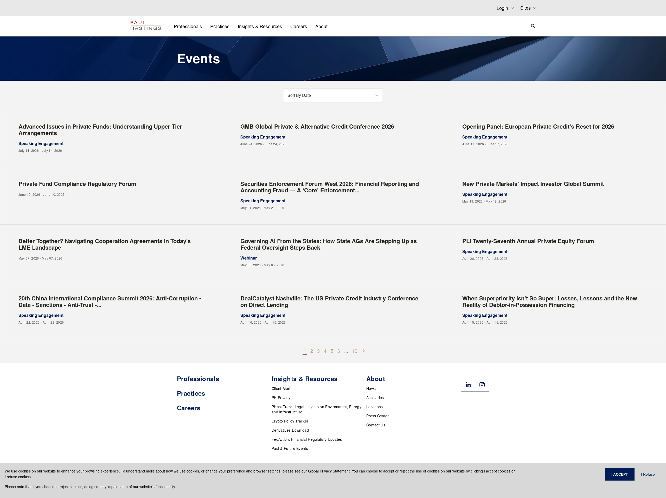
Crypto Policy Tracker (290, 421)
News (371, 388)
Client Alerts (282, 388)
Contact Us (375, 424)
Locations (374, 406)
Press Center (377, 415)
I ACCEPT (619, 474)
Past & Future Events (290, 448)
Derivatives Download (290, 430)
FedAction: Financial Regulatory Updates (307, 439)
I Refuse (648, 474)
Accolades (375, 397)
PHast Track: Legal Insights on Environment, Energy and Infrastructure (316, 409)
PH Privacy (281, 397)
